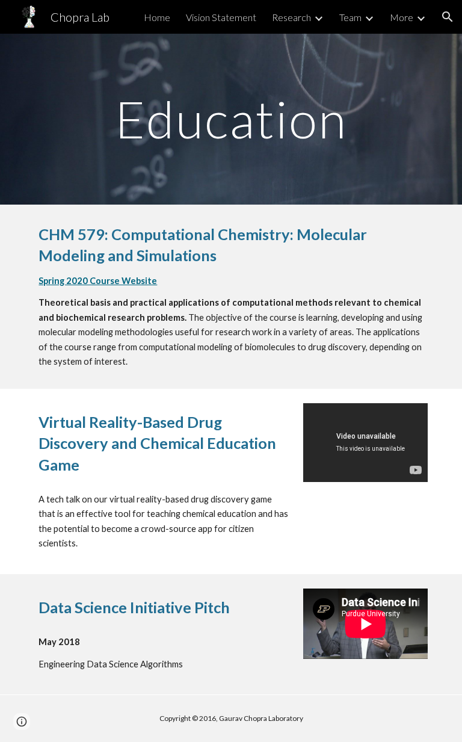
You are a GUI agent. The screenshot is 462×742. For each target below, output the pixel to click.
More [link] (401, 17)
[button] (447, 16)
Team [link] (350, 17)
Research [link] (291, 17)
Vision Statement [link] (221, 17)
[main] (230, 118)
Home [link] (157, 17)
